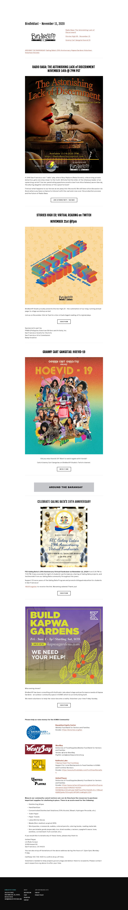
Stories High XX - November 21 (78, 36)
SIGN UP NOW (64, 321)
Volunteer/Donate (32, 53)
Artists (23, 9)
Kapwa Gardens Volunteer (81, 50)
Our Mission (27, 892)
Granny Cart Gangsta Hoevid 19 (78, 40)
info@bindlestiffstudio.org (11, 899)
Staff (25, 895)
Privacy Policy (39, 895)
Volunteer (27, 897)
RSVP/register (31, 587)
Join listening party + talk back (64, 200)
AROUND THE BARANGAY (35, 50)
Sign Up (37, 892)
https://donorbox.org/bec (72, 730)
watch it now (64, 469)
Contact (26, 900)
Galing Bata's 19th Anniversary (58, 50)
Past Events (31, 9)
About (7, 9)
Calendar (40, 9)
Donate (121, 9)
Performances (14, 9)
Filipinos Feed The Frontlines (67, 763)
